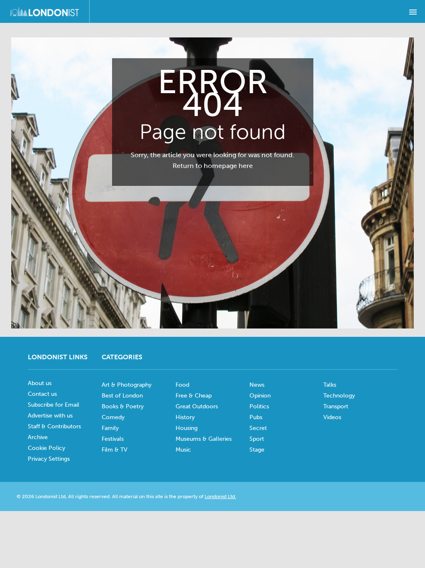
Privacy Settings (49, 458)
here (246, 166)
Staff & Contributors (54, 426)
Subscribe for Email (53, 404)
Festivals (113, 438)
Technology (339, 395)
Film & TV (114, 449)
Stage (256, 449)
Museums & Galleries (204, 438)
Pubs (255, 417)
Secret (258, 428)
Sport (256, 438)
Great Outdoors (197, 406)
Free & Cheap (194, 395)
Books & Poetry (123, 406)
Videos (332, 417)
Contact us (42, 394)
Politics (259, 406)
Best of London (122, 395)
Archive (38, 437)
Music (183, 449)
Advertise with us (50, 415)
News (256, 384)
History (185, 417)
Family (110, 428)
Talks (329, 384)
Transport (335, 406)
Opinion (260, 395)
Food (182, 384)
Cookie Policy (46, 448)
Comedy (113, 417)
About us (39, 383)
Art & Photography (126, 384)
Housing (187, 428)
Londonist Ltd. (220, 496)
